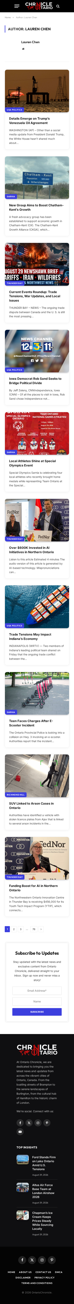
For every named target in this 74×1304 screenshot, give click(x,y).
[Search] (58, 6)
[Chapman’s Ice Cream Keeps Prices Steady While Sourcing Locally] (23, 1215)
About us (25, 1272)
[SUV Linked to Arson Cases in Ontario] (37, 775)
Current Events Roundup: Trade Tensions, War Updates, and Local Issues (34, 296)
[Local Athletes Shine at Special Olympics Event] (37, 433)
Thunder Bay (15, 283)
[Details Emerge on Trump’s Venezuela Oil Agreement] (37, 91)
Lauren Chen (30, 42)
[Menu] (16, 6)
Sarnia (11, 196)
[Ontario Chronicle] (39, 6)
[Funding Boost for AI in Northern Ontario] (37, 858)
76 (33, 929)
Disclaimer (23, 1277)
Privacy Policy (45, 1277)
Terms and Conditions (37, 1283)
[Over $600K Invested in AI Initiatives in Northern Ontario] (37, 520)
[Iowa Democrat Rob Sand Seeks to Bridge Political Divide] (37, 351)
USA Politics (14, 109)
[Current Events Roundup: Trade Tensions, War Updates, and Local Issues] (37, 264)
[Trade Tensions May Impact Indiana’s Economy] (37, 606)
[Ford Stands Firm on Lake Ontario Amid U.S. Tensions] (23, 1159)
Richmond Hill (16, 794)
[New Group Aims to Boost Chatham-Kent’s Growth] (37, 177)
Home (11, 1272)
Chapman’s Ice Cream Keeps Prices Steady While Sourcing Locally (42, 1221)
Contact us (43, 1272)
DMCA (58, 1272)
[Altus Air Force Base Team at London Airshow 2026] (23, 1187)
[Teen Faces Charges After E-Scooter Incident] (37, 693)
